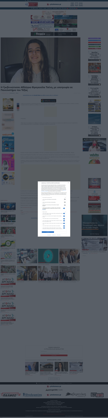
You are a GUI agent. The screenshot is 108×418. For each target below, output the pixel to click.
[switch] (64, 199)
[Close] (68, 183)
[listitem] (54, 197)
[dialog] (54, 209)
